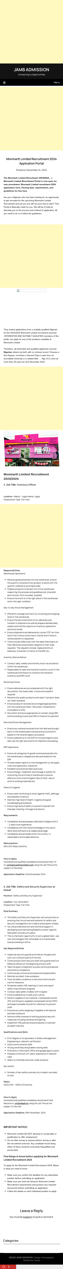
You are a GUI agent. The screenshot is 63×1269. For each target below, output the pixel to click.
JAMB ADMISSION (31, 69)
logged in (28, 1217)
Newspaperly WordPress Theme (38, 1259)
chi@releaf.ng (21, 1103)
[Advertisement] (31, 31)
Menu (57, 82)
